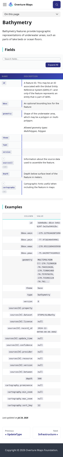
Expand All (53, 65)
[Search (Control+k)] (57, 4)
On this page (11, 14)
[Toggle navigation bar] (4, 4)
